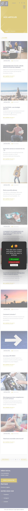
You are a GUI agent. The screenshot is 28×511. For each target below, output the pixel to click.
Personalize (14, 265)
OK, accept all (14, 259)
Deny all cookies (14, 262)
